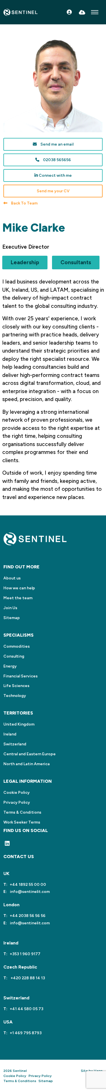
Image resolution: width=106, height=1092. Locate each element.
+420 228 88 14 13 (27, 978)
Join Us (10, 607)
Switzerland (14, 744)
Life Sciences (16, 685)
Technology (14, 695)
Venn (98, 1071)
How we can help (19, 588)
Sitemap (11, 617)
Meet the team (18, 598)
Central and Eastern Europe (29, 754)
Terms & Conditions (22, 812)
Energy (10, 666)
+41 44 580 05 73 (26, 1008)
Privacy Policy (16, 802)
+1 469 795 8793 (26, 1033)
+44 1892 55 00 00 (28, 884)
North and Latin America (26, 764)
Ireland (9, 734)
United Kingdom (18, 724)
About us (12, 578)
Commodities (16, 646)
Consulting (13, 656)
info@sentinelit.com (29, 891)
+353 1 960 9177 (25, 954)
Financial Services (20, 676)
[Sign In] (69, 12)
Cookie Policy (16, 792)
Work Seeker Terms (21, 822)
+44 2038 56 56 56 (28, 915)
